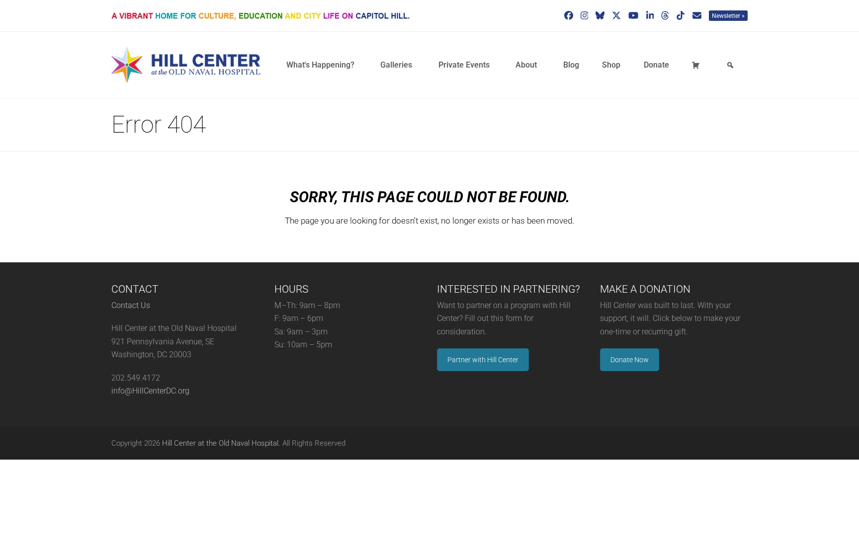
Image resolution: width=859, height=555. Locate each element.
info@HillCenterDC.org (150, 391)
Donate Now (629, 360)
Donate (656, 65)
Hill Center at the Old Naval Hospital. (221, 443)
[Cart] (697, 65)
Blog (571, 65)
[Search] (731, 65)
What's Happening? (320, 65)
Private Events (464, 65)
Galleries (396, 65)
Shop (611, 65)
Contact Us (130, 305)
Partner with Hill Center (482, 360)
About (526, 65)
